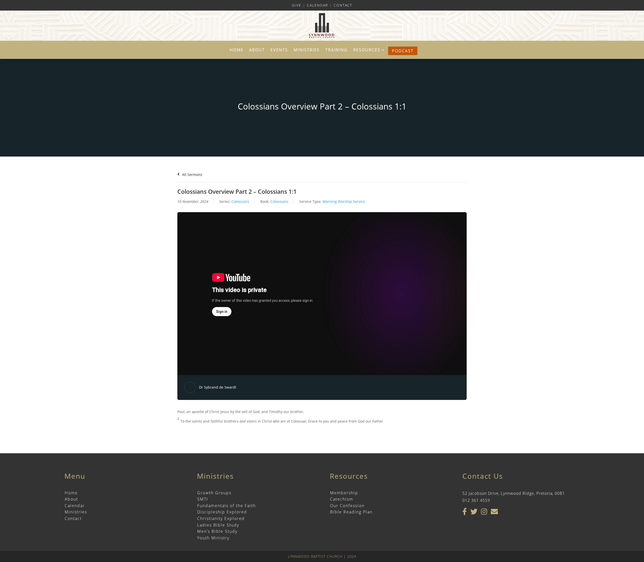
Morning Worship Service (344, 201)
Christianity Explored (221, 518)
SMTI (202, 499)
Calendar (317, 5)
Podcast (403, 51)
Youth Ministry (213, 538)
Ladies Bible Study (218, 525)
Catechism (341, 499)
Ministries (307, 50)
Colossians (240, 201)
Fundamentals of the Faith (226, 505)
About (257, 50)
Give (296, 5)
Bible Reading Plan (351, 512)
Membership (344, 493)
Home (237, 50)
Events (279, 50)
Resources (366, 50)
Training (336, 50)
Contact (343, 5)
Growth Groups (214, 493)
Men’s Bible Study (217, 531)
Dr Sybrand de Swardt (217, 387)
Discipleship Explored (222, 512)
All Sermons (191, 174)
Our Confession (347, 505)
